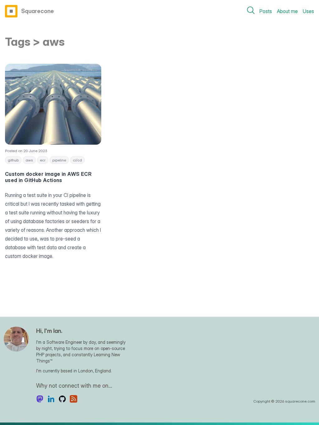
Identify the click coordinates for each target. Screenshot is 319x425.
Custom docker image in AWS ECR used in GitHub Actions (48, 177)
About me (287, 11)
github (13, 160)
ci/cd (77, 160)
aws (29, 160)
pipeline (59, 160)
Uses (308, 11)
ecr (42, 160)
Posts (265, 11)
